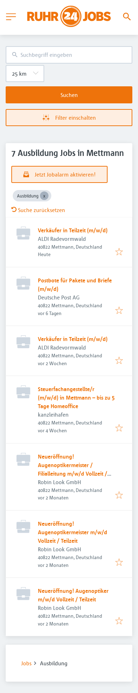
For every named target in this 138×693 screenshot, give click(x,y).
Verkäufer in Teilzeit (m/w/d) (73, 230)
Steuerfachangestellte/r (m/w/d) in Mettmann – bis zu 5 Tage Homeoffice (76, 397)
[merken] (119, 252)
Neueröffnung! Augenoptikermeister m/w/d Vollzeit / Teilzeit (72, 532)
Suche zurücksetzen (41, 209)
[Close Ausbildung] (44, 195)
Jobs (26, 663)
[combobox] (69, 55)
